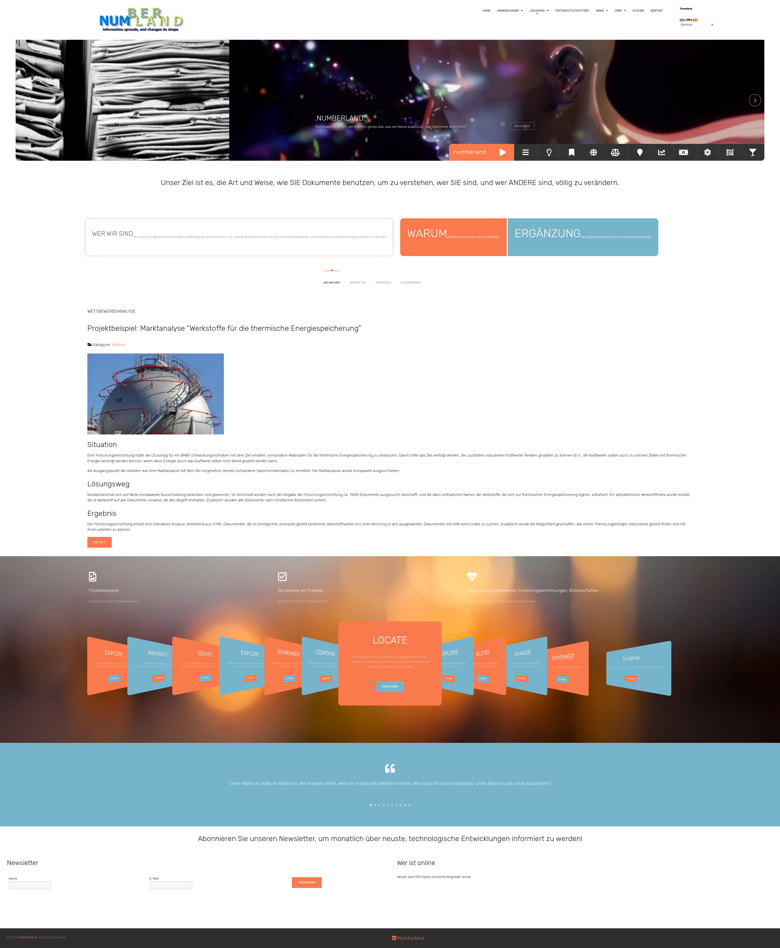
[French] (685, 20)
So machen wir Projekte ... (302, 590)
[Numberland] (141, 19)
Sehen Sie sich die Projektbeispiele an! (114, 601)
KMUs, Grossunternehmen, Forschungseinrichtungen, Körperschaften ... (534, 590)
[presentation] (25, 100)
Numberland (28, 937)
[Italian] (692, 20)
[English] (681, 20)
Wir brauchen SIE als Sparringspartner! (303, 601)
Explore (118, 345)
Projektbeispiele (104, 590)
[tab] (331, 271)
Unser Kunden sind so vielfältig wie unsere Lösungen (501, 601)
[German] (689, 20)
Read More (522, 126)
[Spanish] (696, 20)
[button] (371, 805)
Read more (114, 678)
